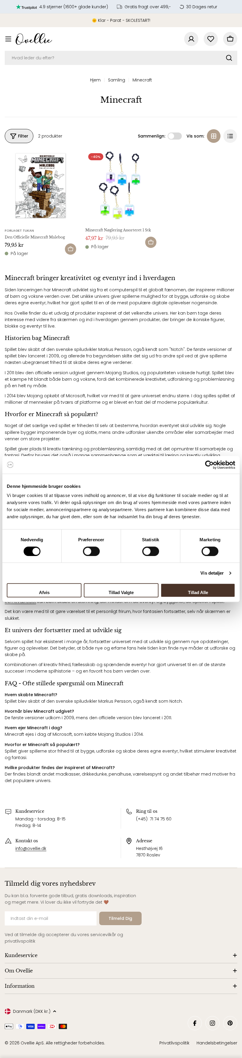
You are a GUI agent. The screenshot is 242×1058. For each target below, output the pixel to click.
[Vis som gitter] (214, 136)
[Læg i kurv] (70, 249)
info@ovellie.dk (30, 848)
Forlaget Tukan (19, 230)
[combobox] (121, 58)
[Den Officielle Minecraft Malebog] (40, 186)
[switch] (91, 551)
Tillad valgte (121, 592)
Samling (116, 80)
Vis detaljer (212, 572)
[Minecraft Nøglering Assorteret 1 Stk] (121, 186)
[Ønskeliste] (211, 39)
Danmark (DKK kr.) (31, 1011)
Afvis (44, 592)
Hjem (95, 80)
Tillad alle (198, 592)
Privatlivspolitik (174, 1043)
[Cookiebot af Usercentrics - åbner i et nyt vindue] (209, 464)
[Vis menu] (8, 38)
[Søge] (229, 57)
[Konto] (191, 39)
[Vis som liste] (230, 136)
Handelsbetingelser (217, 1043)
